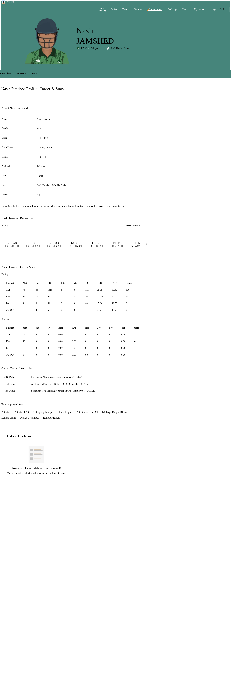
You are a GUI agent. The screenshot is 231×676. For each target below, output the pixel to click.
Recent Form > (133, 225)
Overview (5, 73)
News (34, 73)
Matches (21, 73)
